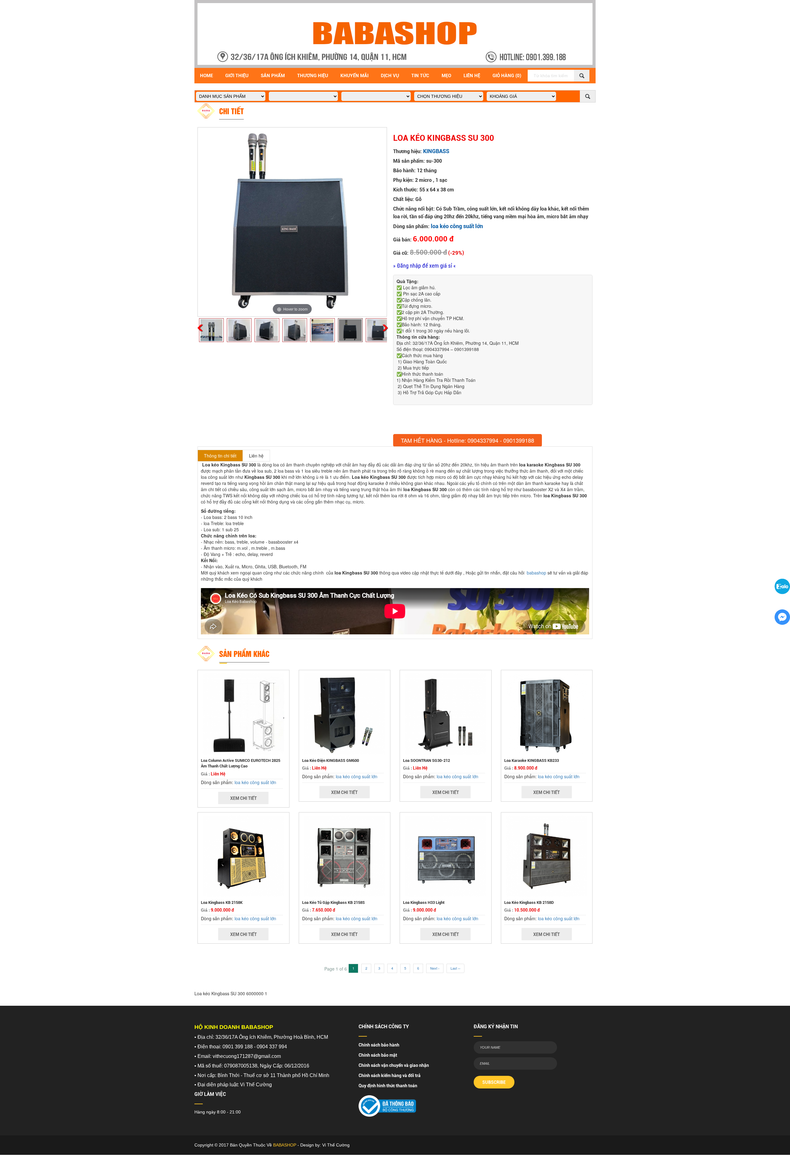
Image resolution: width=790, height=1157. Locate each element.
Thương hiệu (312, 75)
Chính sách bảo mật (378, 1055)
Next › (434, 968)
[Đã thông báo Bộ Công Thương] (387, 1104)
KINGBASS (436, 151)
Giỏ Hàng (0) (507, 75)
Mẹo (446, 75)
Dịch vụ (390, 75)
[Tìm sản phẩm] (581, 75)
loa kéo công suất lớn (457, 226)
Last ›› (455, 968)
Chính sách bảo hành (379, 1044)
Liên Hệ (472, 75)
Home (206, 75)
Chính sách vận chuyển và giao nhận (394, 1065)
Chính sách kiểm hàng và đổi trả (390, 1075)
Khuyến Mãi (354, 75)
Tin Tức (420, 75)
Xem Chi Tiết (243, 798)
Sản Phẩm (273, 75)
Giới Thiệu (236, 75)
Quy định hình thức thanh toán (388, 1085)
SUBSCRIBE (494, 1082)
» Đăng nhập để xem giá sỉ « (424, 265)
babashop (536, 573)
